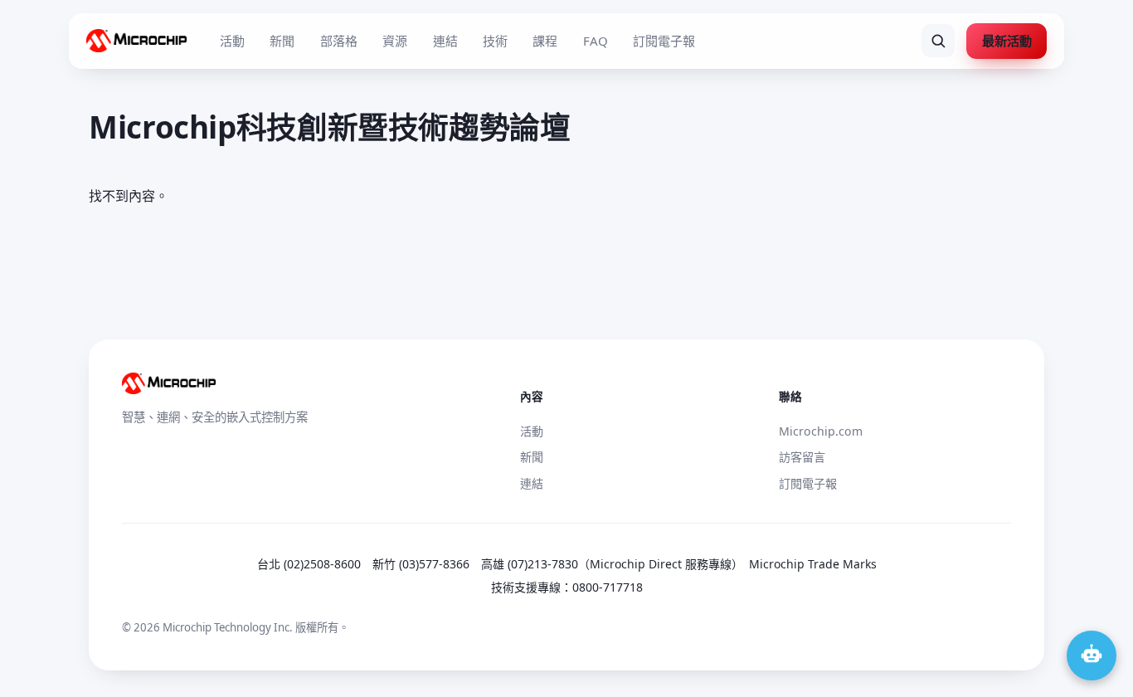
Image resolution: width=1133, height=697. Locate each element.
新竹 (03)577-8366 (420, 564)
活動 (232, 40)
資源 (394, 40)
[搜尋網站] (938, 40)
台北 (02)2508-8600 (309, 564)
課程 (544, 40)
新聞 (282, 40)
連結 (445, 40)
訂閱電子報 (664, 40)
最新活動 (1007, 40)
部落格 (338, 40)
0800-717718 (607, 587)
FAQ (595, 40)
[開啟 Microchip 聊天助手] (1091, 655)
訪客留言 (802, 457)
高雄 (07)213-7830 (529, 564)
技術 (495, 40)
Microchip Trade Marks (813, 564)
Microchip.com (821, 431)
